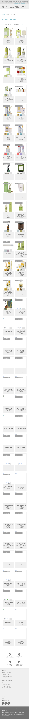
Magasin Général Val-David (8, 676)
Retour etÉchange (9, 665)
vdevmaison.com (6, 674)
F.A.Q (3, 682)
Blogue (3, 698)
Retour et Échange (6, 694)
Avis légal (4, 696)
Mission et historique (7, 672)
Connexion (26, 6)
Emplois (7, 715)
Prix (22, 24)
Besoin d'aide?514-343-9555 (19, 665)
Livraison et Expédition (19, 657)
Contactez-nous (6, 684)
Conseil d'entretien (6, 690)
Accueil (3, 14)
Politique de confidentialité (16, 714)
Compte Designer (6, 686)
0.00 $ (22, 6)
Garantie (4, 692)
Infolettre (6, 700)
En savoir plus (17, 3)
